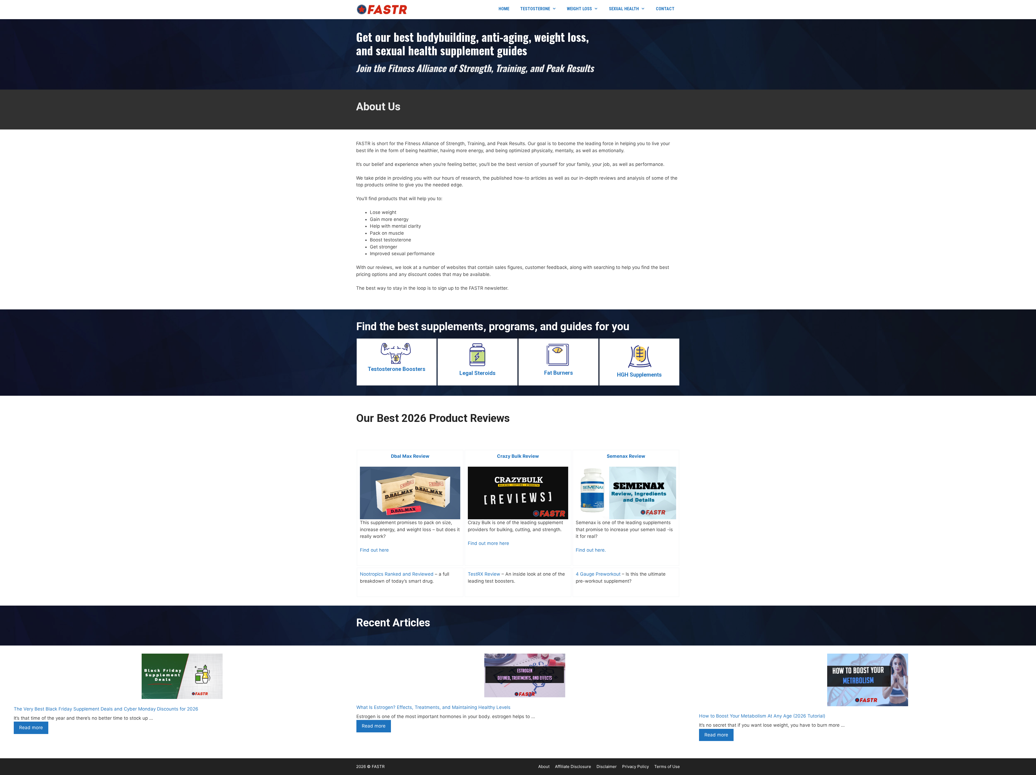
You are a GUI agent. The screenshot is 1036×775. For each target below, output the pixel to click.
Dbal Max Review (410, 456)
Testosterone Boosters (396, 369)
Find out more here (488, 543)
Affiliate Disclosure (573, 766)
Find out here (374, 550)
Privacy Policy (635, 766)
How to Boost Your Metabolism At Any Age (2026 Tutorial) (762, 716)
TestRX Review (484, 574)
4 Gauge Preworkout (598, 574)
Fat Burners (558, 373)
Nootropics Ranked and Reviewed (397, 574)
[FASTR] (383, 9)
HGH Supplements (639, 374)
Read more (31, 727)
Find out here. (591, 550)
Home (504, 8)
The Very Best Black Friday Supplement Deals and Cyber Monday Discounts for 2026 (106, 709)
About (544, 766)
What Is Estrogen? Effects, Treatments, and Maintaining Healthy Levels (433, 707)
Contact (665, 8)
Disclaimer (607, 766)
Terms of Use (667, 766)
